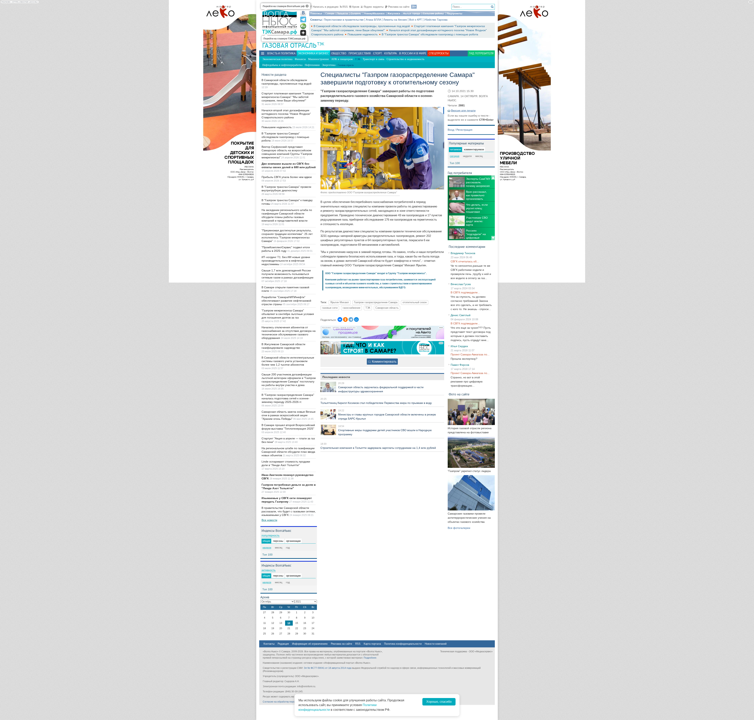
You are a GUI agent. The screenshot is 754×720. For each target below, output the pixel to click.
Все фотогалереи (459, 527)
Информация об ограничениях (310, 643)
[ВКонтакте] (340, 319)
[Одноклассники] (345, 319)
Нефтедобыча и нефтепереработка (282, 65)
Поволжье (316, 13)
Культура (390, 53)
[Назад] (493, 177)
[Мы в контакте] (303, 13)
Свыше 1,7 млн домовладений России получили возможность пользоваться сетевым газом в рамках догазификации (287, 274)
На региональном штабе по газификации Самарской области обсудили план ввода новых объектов (288, 452)
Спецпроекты (439, 53)
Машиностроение (318, 59)
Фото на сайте (459, 394)
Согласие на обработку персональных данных (289, 701)
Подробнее (370, 657)
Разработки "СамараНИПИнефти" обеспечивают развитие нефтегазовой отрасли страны (286, 301)
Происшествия (360, 53)
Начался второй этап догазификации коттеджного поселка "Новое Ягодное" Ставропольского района (286, 114)
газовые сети (330, 308)
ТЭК (320, 44)
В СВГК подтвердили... (465, 292)
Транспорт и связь (373, 59)
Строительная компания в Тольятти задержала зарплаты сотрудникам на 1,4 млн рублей (378, 447)
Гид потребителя (481, 53)
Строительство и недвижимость (405, 59)
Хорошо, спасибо (439, 701)
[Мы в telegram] (303, 19)
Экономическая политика (277, 59)
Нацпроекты (454, 13)
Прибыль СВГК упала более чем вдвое (287, 177)
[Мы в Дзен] (303, 33)
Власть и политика (281, 53)
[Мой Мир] (356, 319)
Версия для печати (463, 110)
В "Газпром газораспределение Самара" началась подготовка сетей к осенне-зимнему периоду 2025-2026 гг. (288, 398)
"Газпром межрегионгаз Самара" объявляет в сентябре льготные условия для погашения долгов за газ (288, 314)
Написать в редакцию (326, 6)
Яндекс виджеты (373, 6)
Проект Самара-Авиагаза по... (470, 354)
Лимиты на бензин (395, 19)
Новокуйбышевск (374, 13)
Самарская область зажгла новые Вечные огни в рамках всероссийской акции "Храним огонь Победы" (289, 415)
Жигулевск (393, 13)
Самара (329, 13)
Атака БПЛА (373, 19)
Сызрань (356, 13)
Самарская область (387, 308)
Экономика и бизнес (313, 53)
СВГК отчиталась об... (465, 261)
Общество (338, 53)
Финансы (300, 59)
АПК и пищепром (342, 59)
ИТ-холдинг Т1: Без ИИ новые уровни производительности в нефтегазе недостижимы (286, 261)
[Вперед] (493, 238)
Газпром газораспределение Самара (375, 302)
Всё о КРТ (415, 19)
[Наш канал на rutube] (303, 26)
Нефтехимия (312, 65)
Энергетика (328, 65)
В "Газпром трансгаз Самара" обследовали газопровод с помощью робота (430, 34)
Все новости (269, 520)
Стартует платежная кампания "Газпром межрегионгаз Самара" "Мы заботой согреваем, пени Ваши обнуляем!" (288, 97)
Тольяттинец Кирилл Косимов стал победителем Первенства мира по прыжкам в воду (376, 402)
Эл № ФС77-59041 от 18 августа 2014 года (327, 668)
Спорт (377, 53)
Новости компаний (436, 643)
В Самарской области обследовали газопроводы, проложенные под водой (362, 26)
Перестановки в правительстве (344, 19)
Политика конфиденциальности (403, 643)
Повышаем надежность (363, 34)
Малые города (411, 13)
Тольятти (342, 13)
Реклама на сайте (398, 6)
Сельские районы (433, 13)
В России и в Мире (412, 53)
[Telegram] (351, 319)
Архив (355, 6)
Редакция (283, 643)
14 (288, 623)
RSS (345, 6)
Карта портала (372, 643)
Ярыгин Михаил (339, 302)
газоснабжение (351, 308)
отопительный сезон (415, 302)
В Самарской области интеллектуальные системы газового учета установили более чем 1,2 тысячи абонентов (288, 361)
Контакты (269, 643)
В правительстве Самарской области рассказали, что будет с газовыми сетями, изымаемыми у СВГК (289, 511)
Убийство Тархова (435, 19)
